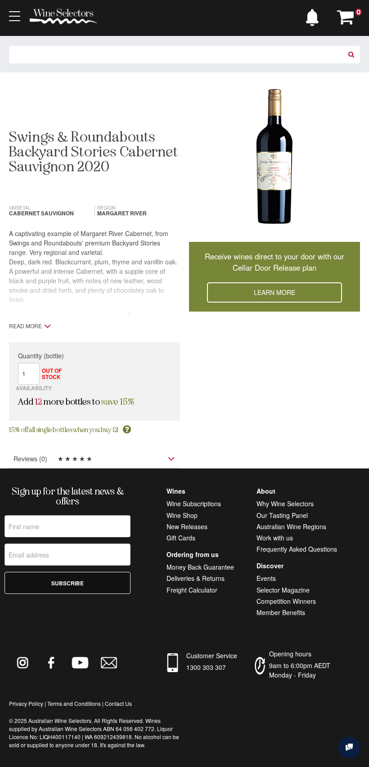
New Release (185, 526)
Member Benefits (280, 612)
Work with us (274, 537)
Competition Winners (286, 601)
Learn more (274, 292)
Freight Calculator (191, 589)
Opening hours (290, 653)
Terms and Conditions (74, 703)
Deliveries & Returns (195, 578)
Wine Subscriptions (193, 503)
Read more (25, 326)
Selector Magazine (283, 589)
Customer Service (211, 655)
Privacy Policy (26, 703)
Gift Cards (180, 537)
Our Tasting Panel (282, 515)
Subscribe (67, 583)
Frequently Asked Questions (296, 548)
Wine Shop (182, 515)
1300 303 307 (206, 667)
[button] (314, 15)
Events (266, 578)
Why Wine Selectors (285, 503)
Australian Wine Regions (291, 526)
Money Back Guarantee (200, 566)
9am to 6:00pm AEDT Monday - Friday (299, 670)
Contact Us (118, 703)
